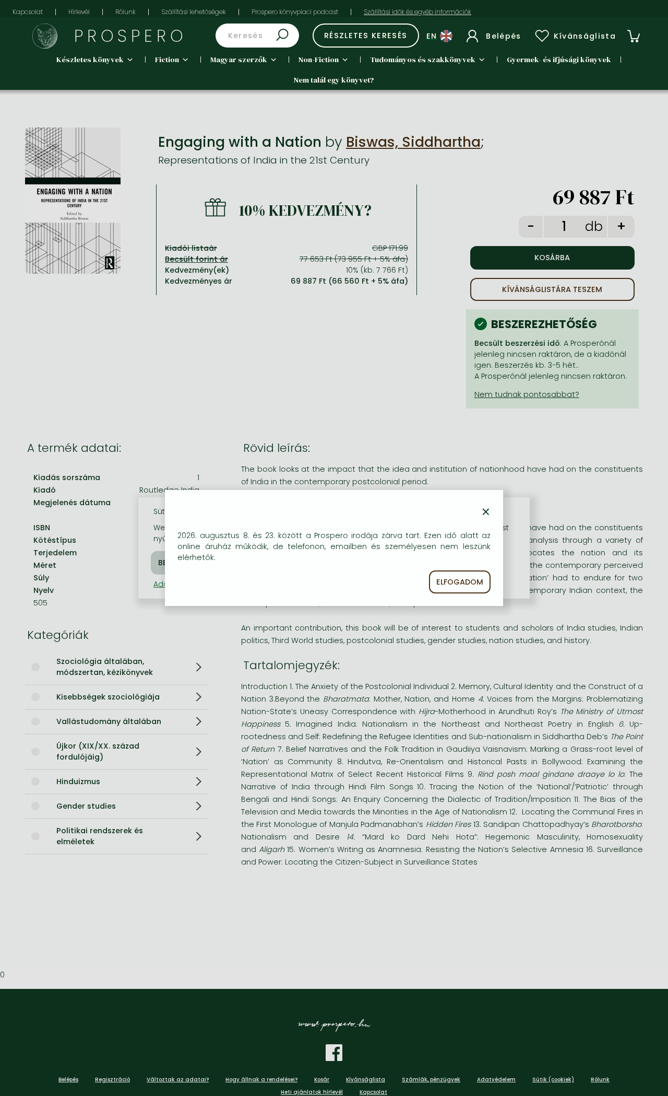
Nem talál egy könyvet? (334, 80)
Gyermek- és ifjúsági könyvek (559, 59)
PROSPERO (130, 36)
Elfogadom (459, 582)
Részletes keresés (366, 35)
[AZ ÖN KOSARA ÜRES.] (633, 36)
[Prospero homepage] (44, 36)
